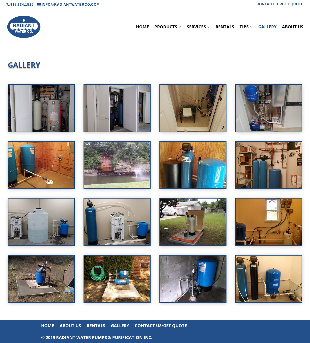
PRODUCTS (165, 27)
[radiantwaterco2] (117, 187)
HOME (142, 27)
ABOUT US (292, 27)
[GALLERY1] (41, 130)
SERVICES (196, 27)
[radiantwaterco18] (117, 301)
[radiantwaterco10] (117, 244)
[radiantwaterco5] (269, 187)
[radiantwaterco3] (193, 187)
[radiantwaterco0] (41, 187)
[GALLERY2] (117, 130)
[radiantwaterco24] (269, 301)
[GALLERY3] (193, 130)
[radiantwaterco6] (41, 244)
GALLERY (267, 27)
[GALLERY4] (269, 130)
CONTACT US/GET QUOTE (280, 4)
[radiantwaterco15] (41, 301)
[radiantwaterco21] (193, 301)
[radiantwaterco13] (193, 244)
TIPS (244, 27)
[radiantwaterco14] (269, 244)
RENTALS (225, 27)
